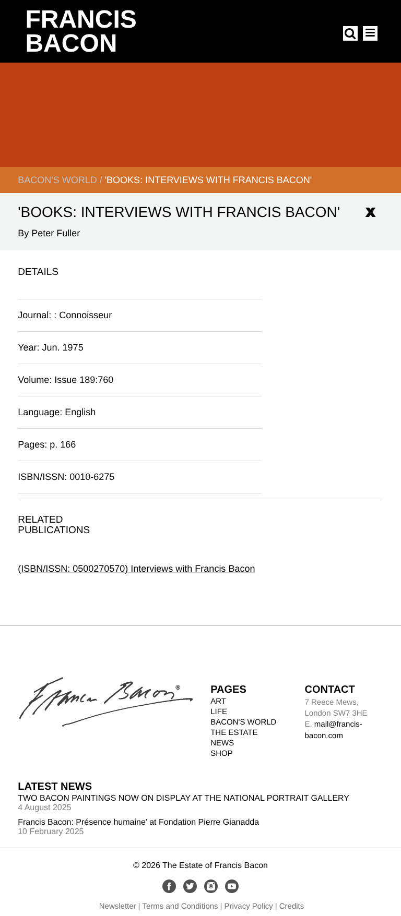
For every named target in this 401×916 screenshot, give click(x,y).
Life (218, 711)
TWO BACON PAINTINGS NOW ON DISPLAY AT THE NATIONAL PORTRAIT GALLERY (183, 798)
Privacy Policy (248, 906)
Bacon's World (57, 180)
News (222, 743)
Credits (291, 906)
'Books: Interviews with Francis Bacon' (208, 180)
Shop (221, 753)
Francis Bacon (80, 31)
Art (218, 701)
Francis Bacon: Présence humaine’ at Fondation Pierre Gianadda (138, 822)
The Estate (233, 732)
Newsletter (117, 906)
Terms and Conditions (180, 906)
